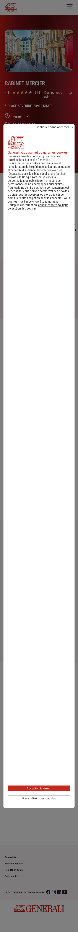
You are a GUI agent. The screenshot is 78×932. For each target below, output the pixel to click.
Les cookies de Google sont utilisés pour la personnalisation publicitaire (37, 177)
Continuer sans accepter (52, 127)
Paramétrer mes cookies (39, 798)
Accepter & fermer (39, 788)
